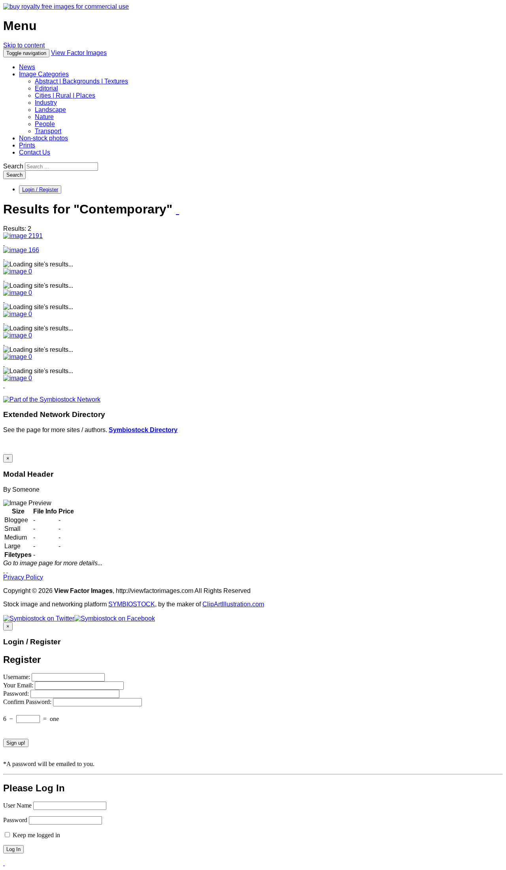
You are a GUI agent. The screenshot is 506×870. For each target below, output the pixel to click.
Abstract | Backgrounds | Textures (81, 81)
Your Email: (19, 685)
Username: (17, 677)
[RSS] (177, 210)
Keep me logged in (35, 835)
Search (13, 166)
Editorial (46, 88)
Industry (46, 102)
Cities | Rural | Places (65, 95)
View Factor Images (79, 52)
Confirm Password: (28, 701)
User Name (17, 805)
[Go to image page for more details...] (4, 570)
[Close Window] (7, 570)
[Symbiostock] (17, 271)
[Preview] (4, 243)
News (27, 67)
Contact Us (34, 152)
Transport (48, 131)
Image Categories (44, 74)
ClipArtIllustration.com (233, 604)
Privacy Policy (23, 577)
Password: (16, 693)
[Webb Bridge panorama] (23, 235)
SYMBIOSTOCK (131, 604)
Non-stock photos (43, 138)
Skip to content (24, 45)
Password (15, 820)
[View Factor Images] (66, 6)
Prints (27, 145)
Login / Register (40, 189)
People (45, 124)
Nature (44, 116)
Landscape (50, 109)
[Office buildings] (21, 250)
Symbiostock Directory (143, 430)
